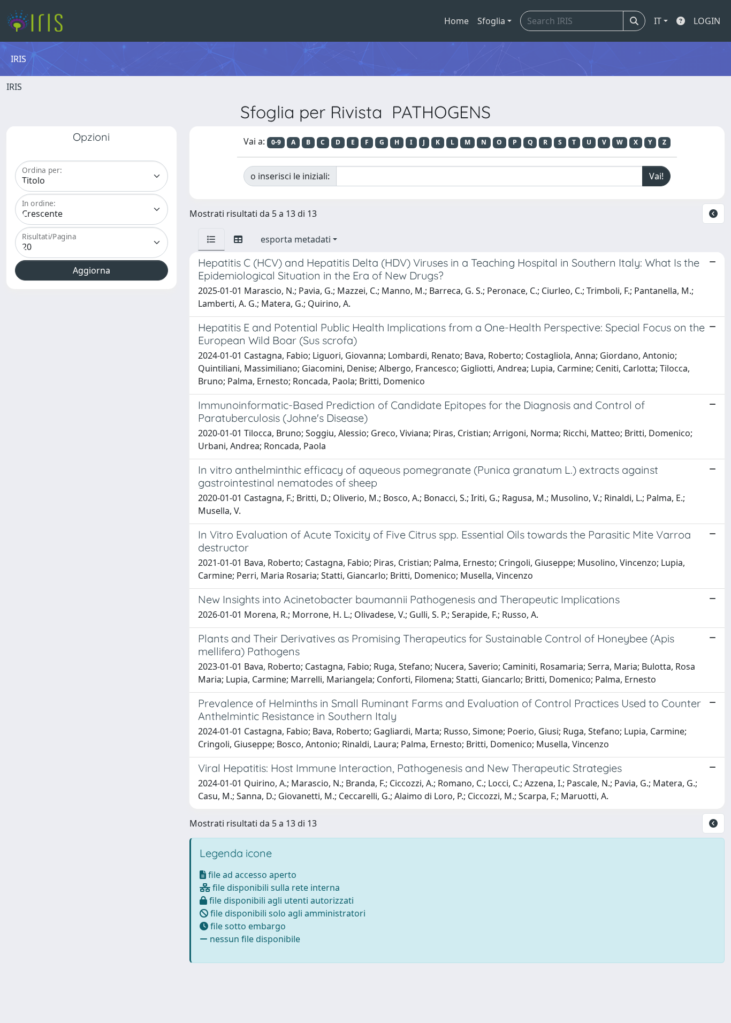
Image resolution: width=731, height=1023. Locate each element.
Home (456, 21)
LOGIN (707, 21)
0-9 (276, 142)
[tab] (211, 239)
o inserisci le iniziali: (290, 176)
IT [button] (657, 21)
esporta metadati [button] (296, 239)
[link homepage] (38, 21)
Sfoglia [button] (491, 21)
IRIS (14, 87)
